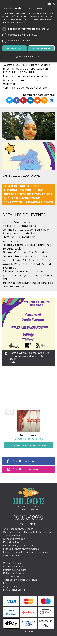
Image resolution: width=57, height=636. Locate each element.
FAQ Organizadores (14, 589)
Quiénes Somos (12, 563)
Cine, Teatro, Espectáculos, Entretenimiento (27, 532)
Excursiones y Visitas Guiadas (19, 545)
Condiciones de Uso (14, 576)
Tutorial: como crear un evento (20, 579)
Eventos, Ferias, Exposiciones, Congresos (25, 552)
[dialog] (28, 31)
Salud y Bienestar (12, 555)
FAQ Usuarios (10, 586)
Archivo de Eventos (14, 566)
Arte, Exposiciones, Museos (18, 529)
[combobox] (49, 4)
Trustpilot (29, 631)
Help (5, 583)
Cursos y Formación (14, 538)
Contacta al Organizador (28, 445)
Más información (18, 22)
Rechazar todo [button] (41, 48)
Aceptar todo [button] (14, 48)
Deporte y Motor (12, 542)
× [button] (53, 4)
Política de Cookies (13, 573)
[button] (28, 57)
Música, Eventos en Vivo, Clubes (21, 548)
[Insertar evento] (44, 100)
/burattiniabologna (24, 461)
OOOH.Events (32, 506)
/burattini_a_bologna (25, 469)
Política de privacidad (14, 569)
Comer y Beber (11, 535)
